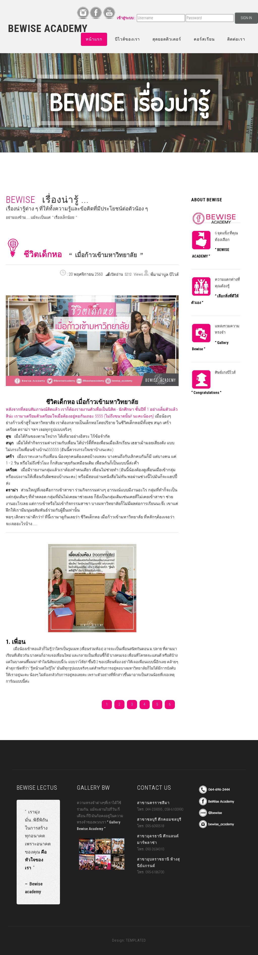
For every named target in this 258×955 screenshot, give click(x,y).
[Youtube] (109, 18)
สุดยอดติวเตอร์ (166, 39)
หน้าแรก (94, 39)
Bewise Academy (48, 28)
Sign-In (246, 18)
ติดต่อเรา (236, 39)
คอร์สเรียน (204, 39)
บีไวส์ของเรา (127, 39)
